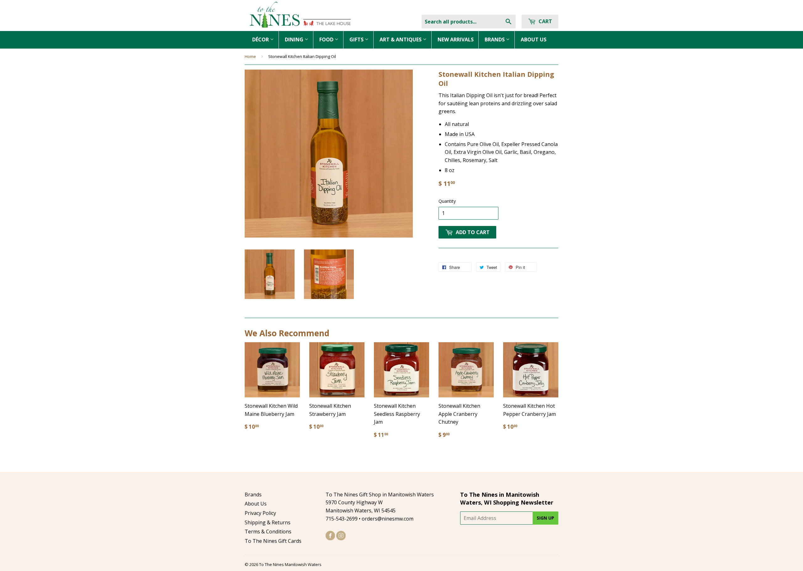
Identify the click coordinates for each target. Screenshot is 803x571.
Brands (253, 494)
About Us (256, 503)
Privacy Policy (260, 513)
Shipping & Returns (267, 522)
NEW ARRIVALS (456, 39)
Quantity (447, 201)
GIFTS (357, 39)
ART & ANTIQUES (401, 39)
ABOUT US (533, 39)
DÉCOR (261, 39)
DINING (295, 39)
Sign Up (545, 518)
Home (250, 56)
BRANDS (495, 39)
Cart (544, 21)
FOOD (327, 39)
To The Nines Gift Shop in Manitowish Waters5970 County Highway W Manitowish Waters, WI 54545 (380, 502)
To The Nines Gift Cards (273, 540)
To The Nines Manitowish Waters (290, 564)
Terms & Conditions (268, 531)
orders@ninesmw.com (387, 518)
